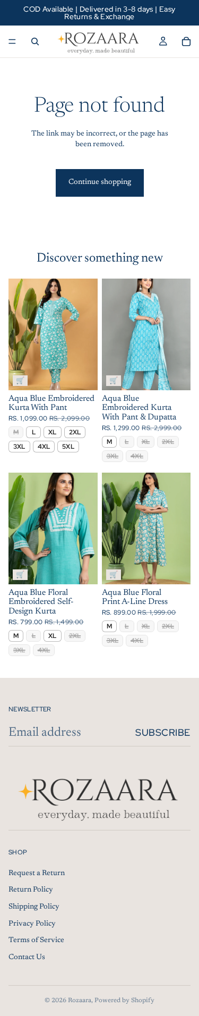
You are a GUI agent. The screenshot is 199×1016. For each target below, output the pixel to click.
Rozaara (79, 1000)
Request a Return (36, 873)
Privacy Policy (32, 924)
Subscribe (163, 732)
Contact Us (26, 957)
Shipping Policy (33, 907)
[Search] (35, 41)
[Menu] (12, 41)
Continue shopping (99, 182)
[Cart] (186, 41)
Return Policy (30, 890)
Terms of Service (36, 940)
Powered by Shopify (124, 1000)
